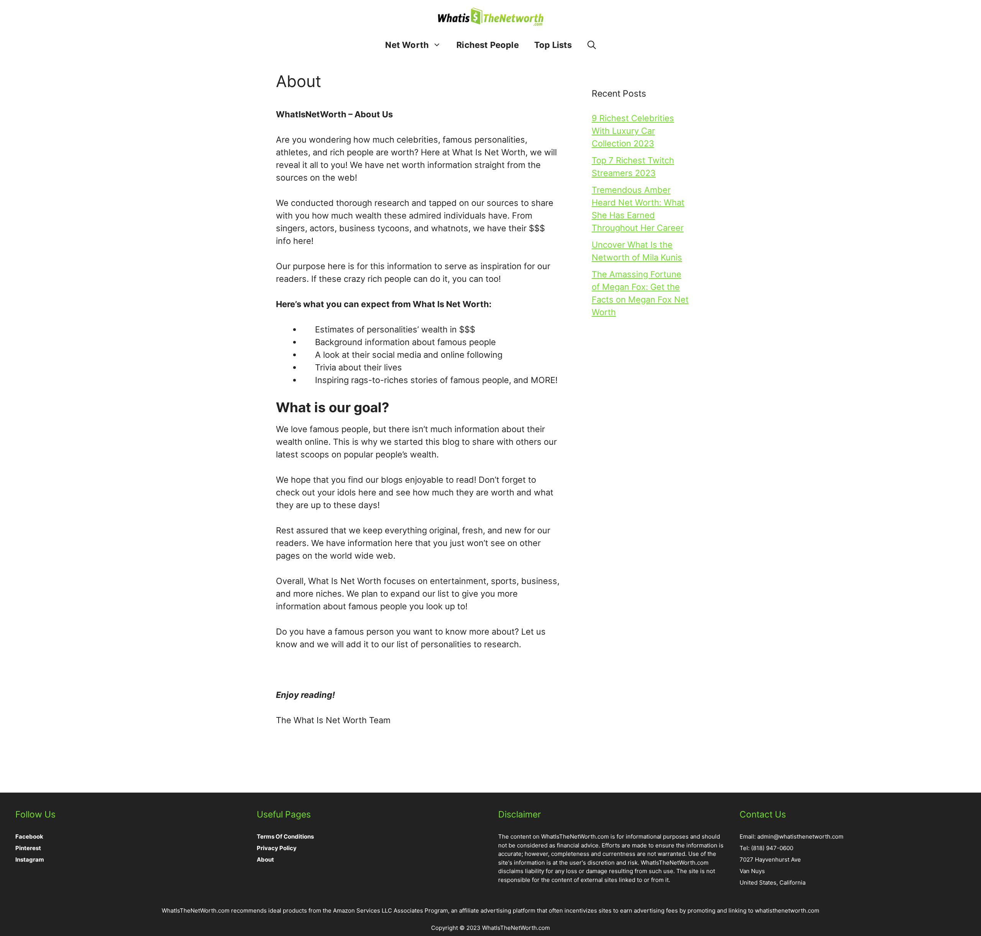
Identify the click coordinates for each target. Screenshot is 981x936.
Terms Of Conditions (285, 836)
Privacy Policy (277, 848)
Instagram (29, 859)
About (265, 859)
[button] (592, 44)
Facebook (29, 836)
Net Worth (407, 45)
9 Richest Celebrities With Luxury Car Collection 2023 (633, 130)
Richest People (487, 45)
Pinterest (28, 848)
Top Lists (553, 45)
